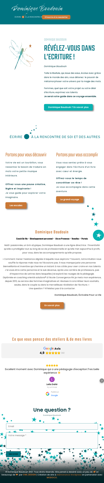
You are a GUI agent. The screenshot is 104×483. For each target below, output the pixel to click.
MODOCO (52, 477)
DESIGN (29, 474)
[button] (2, 380)
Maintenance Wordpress (69, 474)
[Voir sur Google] (52, 379)
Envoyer (13, 454)
